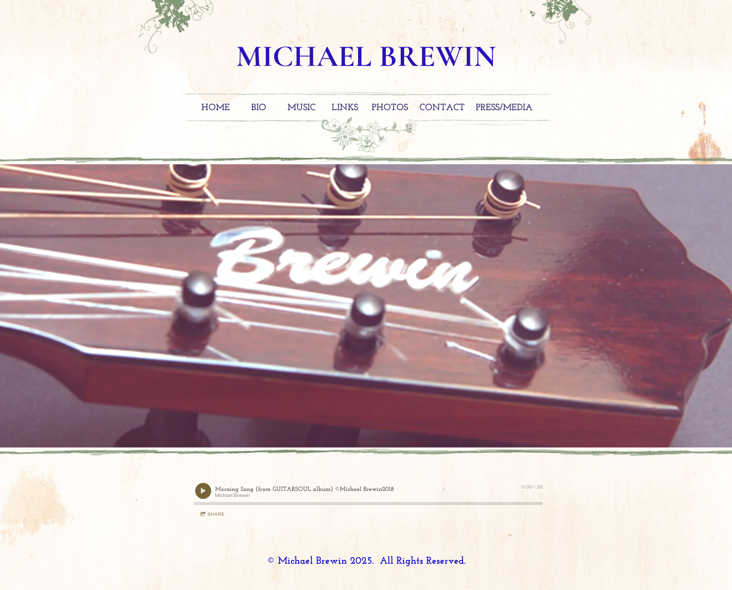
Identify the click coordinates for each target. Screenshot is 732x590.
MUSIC (301, 107)
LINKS (345, 107)
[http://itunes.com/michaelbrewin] (551, 14)
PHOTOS (390, 107)
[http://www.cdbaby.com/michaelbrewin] (533, 14)
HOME (215, 107)
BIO (258, 107)
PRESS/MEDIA (504, 107)
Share (216, 514)
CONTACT (442, 107)
